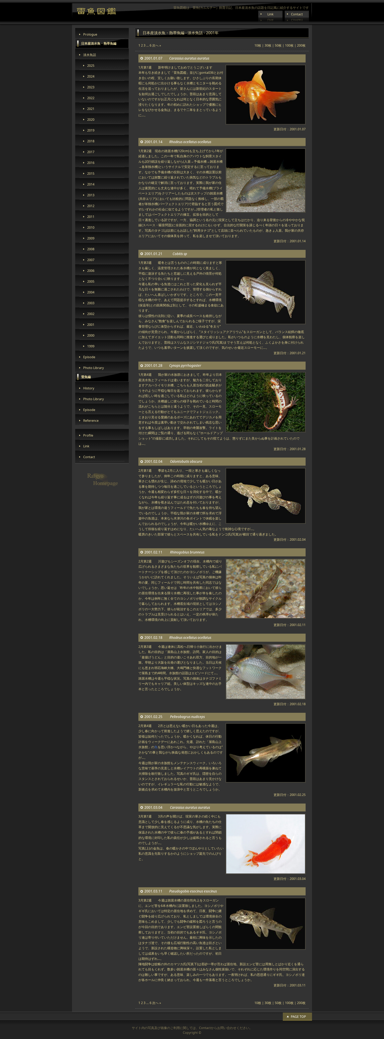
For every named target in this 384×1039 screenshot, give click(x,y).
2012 (90, 206)
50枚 (278, 45)
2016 (90, 163)
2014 (90, 184)
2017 (90, 152)
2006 (90, 270)
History (88, 388)
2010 (90, 227)
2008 (90, 249)
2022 (90, 98)
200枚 (301, 45)
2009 (90, 238)
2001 (90, 324)
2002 (90, 314)
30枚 (268, 45)
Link (270, 14)
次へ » (156, 45)
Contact (297, 14)
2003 (90, 303)
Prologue (90, 34)
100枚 (289, 45)
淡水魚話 (89, 55)
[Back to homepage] (96, 11)
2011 (90, 216)
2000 (90, 335)
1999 (90, 346)
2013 (90, 195)
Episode (89, 357)
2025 (90, 65)
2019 (90, 130)
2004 (90, 292)
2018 (90, 141)
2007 (90, 260)
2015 (90, 173)
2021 (90, 109)
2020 (90, 119)
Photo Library (93, 368)
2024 (90, 76)
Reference (91, 420)
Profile (88, 435)
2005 (90, 281)
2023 (90, 87)
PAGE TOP (298, 1016)
